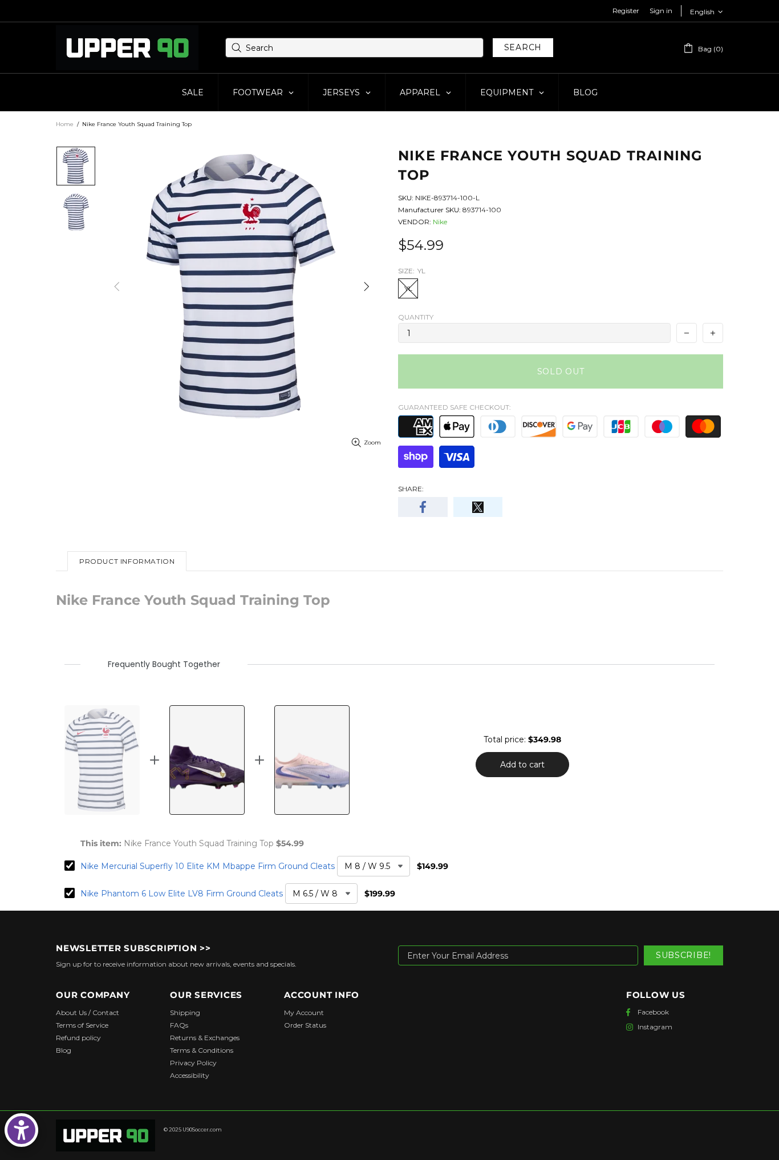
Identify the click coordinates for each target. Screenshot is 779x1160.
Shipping (185, 1012)
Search (523, 47)
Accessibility (189, 1075)
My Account (304, 1012)
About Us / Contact (87, 1012)
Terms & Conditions (201, 1050)
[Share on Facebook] (423, 507)
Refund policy (78, 1037)
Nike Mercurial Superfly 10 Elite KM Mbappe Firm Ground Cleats (207, 866)
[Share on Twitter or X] (478, 507)
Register (625, 10)
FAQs (179, 1025)
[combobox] (354, 48)
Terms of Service (82, 1025)
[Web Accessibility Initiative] (21, 1130)
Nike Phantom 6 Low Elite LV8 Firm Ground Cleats (181, 893)
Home (65, 124)
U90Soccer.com (202, 1129)
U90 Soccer (127, 48)
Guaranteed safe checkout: (454, 407)
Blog (63, 1050)
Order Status (305, 1025)
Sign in (661, 10)
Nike (440, 221)
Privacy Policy (193, 1062)
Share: (411, 488)
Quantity (415, 317)
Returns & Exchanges (205, 1037)
